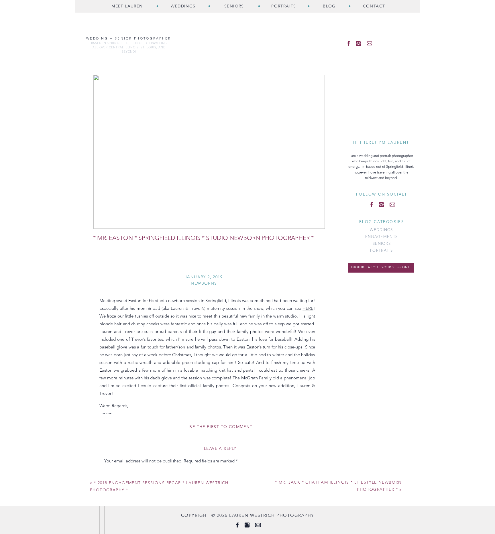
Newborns (204, 283)
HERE (307, 309)
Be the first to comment (220, 427)
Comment (115, 473)
